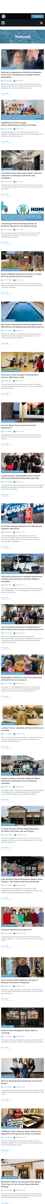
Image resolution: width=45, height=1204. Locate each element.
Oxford (34, 216)
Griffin (38, 215)
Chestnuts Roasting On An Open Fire (16, 930)
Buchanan (25, 115)
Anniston (4, 115)
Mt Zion (17, 216)
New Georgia (23, 216)
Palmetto (39, 216)
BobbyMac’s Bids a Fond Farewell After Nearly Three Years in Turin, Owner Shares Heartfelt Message (21, 1184)
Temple (11, 219)
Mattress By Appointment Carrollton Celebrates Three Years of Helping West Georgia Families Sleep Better (21, 74)
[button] (41, 23)
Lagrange (18, 117)
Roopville (8, 118)
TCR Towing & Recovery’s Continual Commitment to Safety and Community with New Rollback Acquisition (21, 578)
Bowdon (15, 115)
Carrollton (5, 68)
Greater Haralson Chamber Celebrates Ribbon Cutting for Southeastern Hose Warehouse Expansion (20, 780)
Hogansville (5, 216)
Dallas (4, 117)
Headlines (17, 269)
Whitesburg (32, 118)
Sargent (28, 218)
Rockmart (38, 117)
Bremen (19, 115)
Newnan (24, 117)
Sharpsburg (19, 118)
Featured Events (19, 673)
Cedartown (38, 115)
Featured (11, 68)
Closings (4, 1177)
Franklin (26, 215)
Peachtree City (30, 117)
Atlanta (10, 115)
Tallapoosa (5, 219)
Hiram (13, 117)
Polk (17, 218)
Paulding (4, 218)
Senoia (13, 118)
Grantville (33, 215)
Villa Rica (25, 118)
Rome (3, 118)
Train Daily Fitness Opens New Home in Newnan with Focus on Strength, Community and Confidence (21, 175)
